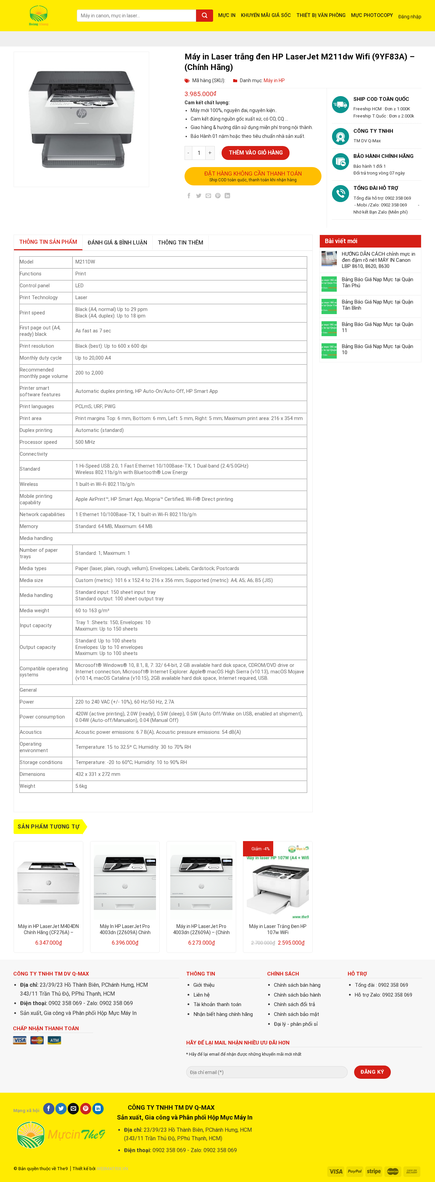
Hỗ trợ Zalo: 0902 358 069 (383, 995)
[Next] (312, 899)
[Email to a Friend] (208, 196)
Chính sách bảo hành (297, 995)
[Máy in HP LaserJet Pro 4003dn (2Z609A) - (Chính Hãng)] (201, 882)
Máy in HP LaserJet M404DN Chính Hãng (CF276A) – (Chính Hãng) (48, 929)
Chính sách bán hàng (297, 985)
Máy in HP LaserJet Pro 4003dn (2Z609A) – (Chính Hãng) (201, 929)
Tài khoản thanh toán (217, 1004)
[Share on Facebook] (189, 196)
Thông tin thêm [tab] (180, 242)
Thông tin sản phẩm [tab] (48, 242)
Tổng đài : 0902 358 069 (381, 985)
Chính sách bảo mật (296, 1014)
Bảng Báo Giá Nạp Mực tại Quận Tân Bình (377, 305)
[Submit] (204, 16)
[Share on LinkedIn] (227, 196)
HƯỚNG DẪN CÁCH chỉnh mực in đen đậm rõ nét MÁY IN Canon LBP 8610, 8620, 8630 (378, 260)
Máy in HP (274, 80)
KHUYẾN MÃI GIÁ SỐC (266, 15)
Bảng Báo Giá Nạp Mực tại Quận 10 (377, 349)
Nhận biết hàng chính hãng (223, 1014)
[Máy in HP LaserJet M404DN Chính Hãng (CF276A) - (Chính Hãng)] (48, 882)
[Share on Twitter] (198, 196)
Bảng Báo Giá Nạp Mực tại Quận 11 (377, 327)
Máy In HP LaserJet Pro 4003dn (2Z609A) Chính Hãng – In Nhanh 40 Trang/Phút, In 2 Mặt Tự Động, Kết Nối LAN (125, 929)
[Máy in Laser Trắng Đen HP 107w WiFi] (278, 882)
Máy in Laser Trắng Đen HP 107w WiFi (278, 929)
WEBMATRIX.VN (112, 1168)
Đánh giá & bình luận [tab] (117, 242)
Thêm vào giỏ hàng (256, 152)
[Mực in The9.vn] (40, 15)
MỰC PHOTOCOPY (372, 15)
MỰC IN (227, 15)
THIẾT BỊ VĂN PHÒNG (321, 15)
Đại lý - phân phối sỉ (296, 1024)
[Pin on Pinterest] (218, 196)
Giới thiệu (203, 985)
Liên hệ (201, 995)
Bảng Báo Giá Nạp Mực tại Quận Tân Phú (377, 282)
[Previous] (14, 899)
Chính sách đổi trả (294, 1004)
